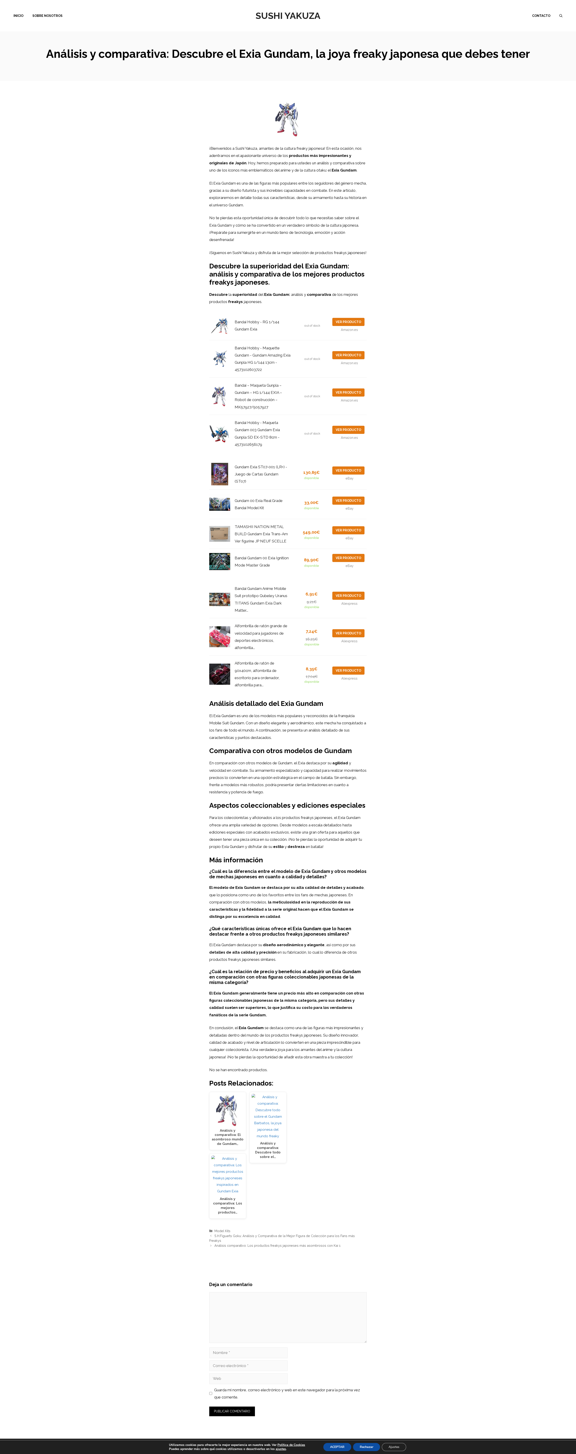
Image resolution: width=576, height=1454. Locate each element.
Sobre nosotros (47, 16)
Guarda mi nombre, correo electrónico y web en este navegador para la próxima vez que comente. (287, 1393)
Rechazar (366, 1447)
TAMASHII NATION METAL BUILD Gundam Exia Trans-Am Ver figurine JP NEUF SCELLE (261, 534)
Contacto (541, 16)
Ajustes (394, 1447)
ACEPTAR (337, 1447)
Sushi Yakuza (288, 15)
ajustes (281, 1449)
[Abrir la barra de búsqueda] (561, 15)
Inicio (18, 16)
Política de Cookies (291, 1445)
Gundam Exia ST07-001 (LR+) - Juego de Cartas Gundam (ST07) (261, 474)
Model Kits (222, 1231)
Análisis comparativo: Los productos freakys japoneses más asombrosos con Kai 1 (277, 1245)
